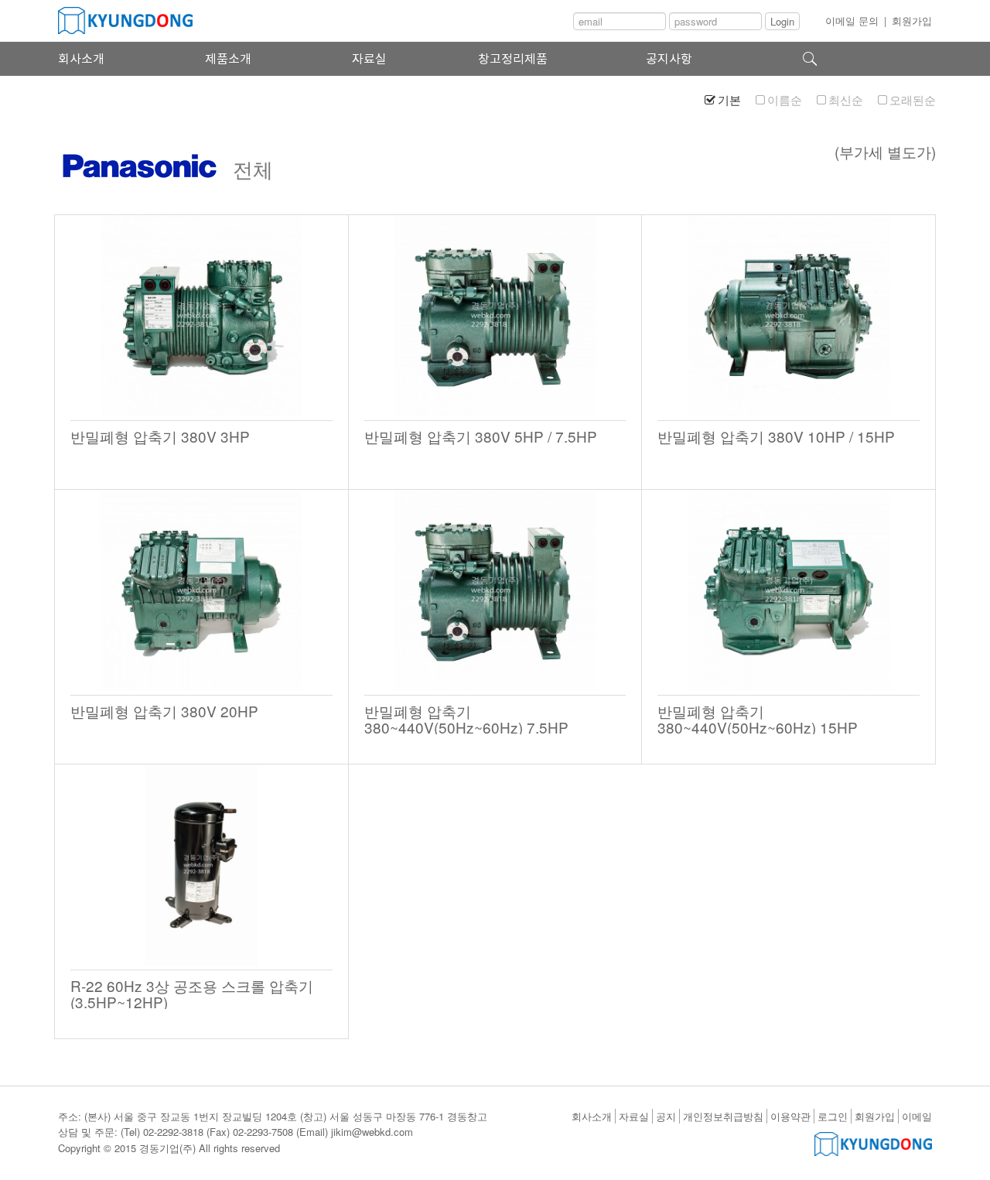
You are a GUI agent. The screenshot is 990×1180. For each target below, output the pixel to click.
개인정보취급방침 (723, 1116)
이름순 (784, 99)
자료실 (369, 59)
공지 (666, 1116)
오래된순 (912, 99)
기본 (729, 99)
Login (782, 21)
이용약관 (790, 1116)
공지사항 (669, 59)
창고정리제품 (513, 59)
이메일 (917, 1116)
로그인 (833, 1116)
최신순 (845, 99)
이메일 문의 (852, 20)
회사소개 (81, 59)
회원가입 (912, 20)
